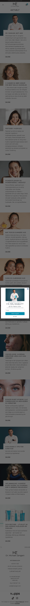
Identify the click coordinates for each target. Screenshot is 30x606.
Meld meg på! (15, 313)
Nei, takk (15, 316)
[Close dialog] (28, 289)
